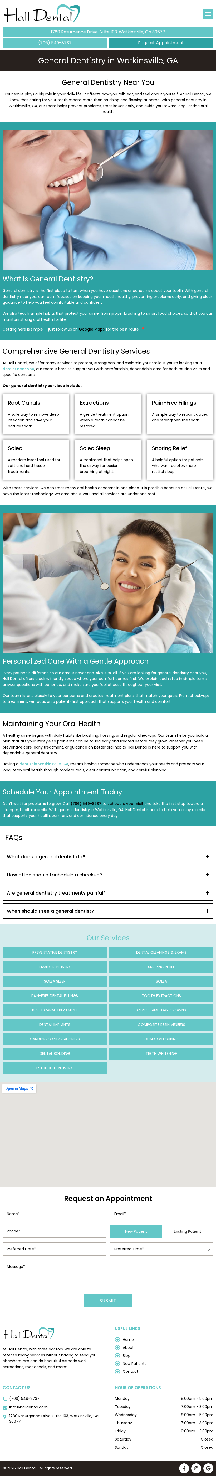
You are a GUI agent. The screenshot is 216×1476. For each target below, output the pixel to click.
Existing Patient (187, 1231)
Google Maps (92, 329)
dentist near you (18, 368)
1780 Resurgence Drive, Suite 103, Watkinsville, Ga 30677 (108, 32)
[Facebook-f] (184, 1468)
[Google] (208, 1468)
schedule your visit (125, 803)
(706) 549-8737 (55, 43)
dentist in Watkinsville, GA (43, 764)
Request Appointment (161, 43)
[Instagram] (196, 1468)
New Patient (136, 1231)
